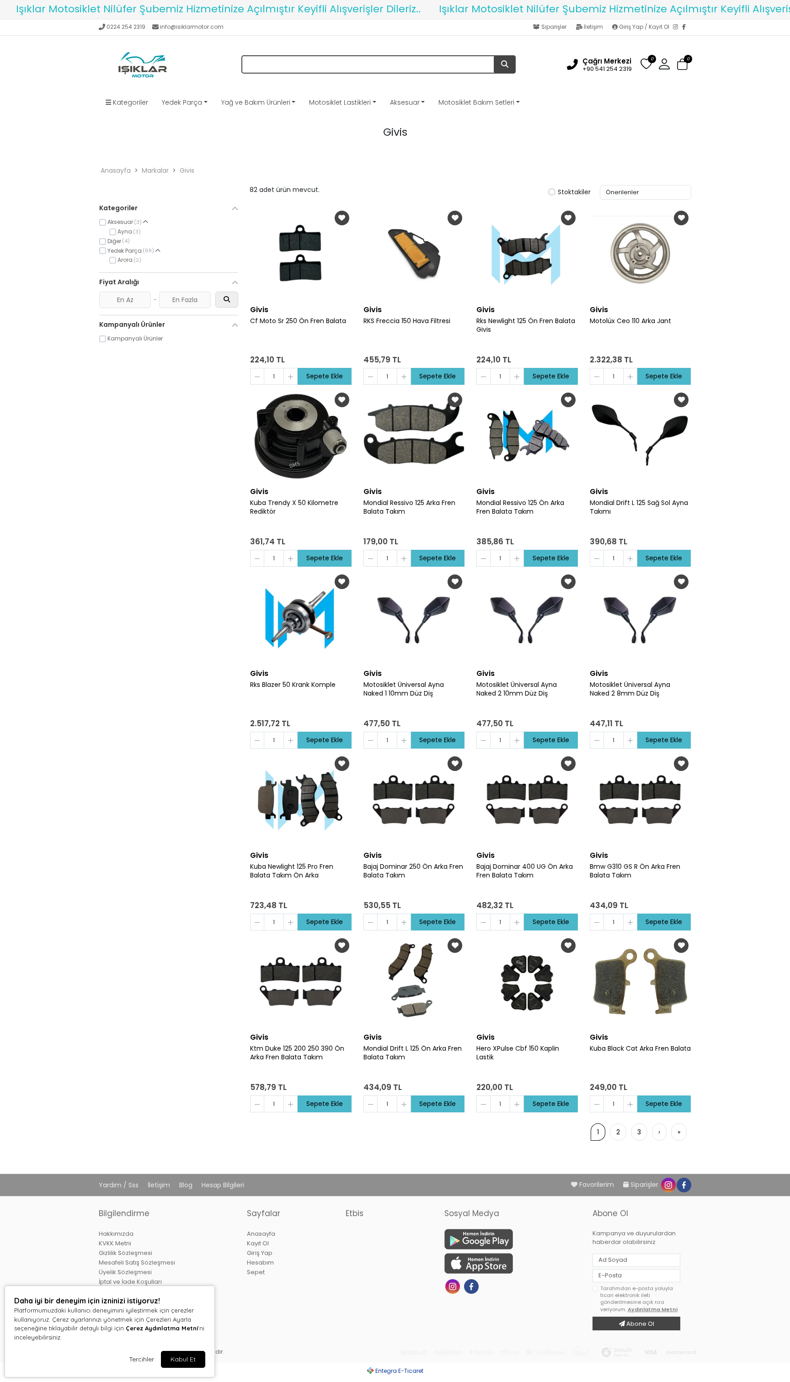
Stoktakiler (574, 192)
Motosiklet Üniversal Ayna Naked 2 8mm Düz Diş (630, 689)
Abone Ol (639, 1323)
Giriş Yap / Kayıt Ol (644, 27)
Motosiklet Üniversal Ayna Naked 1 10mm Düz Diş (403, 689)
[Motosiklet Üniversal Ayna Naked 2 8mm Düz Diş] (640, 618)
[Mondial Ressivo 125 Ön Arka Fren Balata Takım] (527, 436)
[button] (682, 65)
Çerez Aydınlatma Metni (162, 1328)
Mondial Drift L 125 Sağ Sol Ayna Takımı (639, 507)
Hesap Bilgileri (223, 1185)
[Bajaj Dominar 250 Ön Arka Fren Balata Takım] (414, 799)
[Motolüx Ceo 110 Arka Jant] (640, 254)
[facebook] (683, 1184)
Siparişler (554, 27)
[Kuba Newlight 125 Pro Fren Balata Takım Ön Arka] (301, 799)
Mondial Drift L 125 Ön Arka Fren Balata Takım (412, 1053)
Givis (187, 170)
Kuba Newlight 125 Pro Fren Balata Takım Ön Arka (291, 871)
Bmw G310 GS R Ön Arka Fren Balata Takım (635, 871)
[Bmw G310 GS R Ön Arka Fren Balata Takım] (640, 799)
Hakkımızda (116, 1233)
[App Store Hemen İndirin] (513, 1263)
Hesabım (260, 1262)
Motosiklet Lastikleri (340, 102)
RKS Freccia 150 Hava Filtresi (406, 321)
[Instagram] (677, 27)
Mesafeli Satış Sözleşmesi (137, 1262)
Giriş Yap (259, 1253)
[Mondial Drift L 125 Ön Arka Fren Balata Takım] (414, 981)
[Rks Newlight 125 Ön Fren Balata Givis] (527, 254)
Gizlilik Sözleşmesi (125, 1253)
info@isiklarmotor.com (192, 27)
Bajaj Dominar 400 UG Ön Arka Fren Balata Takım (524, 871)
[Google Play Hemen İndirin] (513, 1239)
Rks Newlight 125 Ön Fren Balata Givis (525, 325)
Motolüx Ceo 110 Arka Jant (630, 321)
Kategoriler (129, 102)
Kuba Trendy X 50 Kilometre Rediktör (294, 507)
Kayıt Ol (258, 1243)
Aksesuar (405, 102)
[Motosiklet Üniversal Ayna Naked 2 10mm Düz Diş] (527, 618)
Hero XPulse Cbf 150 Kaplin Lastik (517, 1053)
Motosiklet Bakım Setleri (476, 102)
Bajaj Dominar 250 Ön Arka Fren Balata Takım (413, 871)
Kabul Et (183, 1359)
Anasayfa (116, 170)
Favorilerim (596, 1184)
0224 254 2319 (126, 27)
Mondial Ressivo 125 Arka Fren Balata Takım (409, 507)
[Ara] (505, 64)
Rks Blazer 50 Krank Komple (293, 684)
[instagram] (668, 1184)
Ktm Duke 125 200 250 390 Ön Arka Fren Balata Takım (297, 1053)
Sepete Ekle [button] (324, 376)
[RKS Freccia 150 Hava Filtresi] (414, 254)
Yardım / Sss (119, 1185)
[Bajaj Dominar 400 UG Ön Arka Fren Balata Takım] (527, 799)
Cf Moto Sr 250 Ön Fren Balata (298, 321)
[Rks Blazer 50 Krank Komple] (301, 618)
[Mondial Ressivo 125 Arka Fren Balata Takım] (414, 436)
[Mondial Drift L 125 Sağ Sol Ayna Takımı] (640, 436)
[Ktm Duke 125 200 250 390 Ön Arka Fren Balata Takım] (301, 981)
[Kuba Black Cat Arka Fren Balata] (640, 981)
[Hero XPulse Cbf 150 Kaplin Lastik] (527, 981)
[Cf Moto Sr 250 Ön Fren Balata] (301, 254)
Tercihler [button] (141, 1359)
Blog (186, 1185)
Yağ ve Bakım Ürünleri (255, 102)
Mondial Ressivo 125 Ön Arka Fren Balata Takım (520, 507)
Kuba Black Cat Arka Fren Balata (640, 1048)
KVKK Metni (115, 1243)
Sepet (256, 1272)
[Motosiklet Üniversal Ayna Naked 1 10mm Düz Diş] (414, 618)
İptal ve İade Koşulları (130, 1281)
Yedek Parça (182, 102)
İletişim (593, 27)
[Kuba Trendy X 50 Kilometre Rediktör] (301, 436)
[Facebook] (686, 27)
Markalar (155, 170)
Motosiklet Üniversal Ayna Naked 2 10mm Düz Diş (516, 689)
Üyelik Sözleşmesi (125, 1272)
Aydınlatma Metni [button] (653, 1309)
